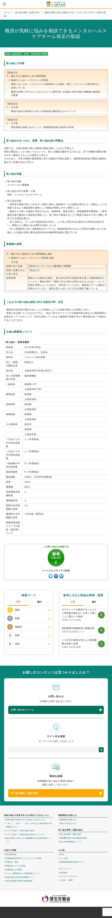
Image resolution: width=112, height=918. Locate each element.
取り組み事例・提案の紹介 (27, 12)
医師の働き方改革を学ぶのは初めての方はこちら (25, 820)
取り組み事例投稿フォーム (71, 842)
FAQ (62, 854)
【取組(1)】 (34, 270)
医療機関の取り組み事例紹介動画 (73, 838)
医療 (14, 635)
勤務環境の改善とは (68, 820)
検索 (101, 749)
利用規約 (63, 873)
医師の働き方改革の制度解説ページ (20, 877)
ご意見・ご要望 (66, 880)
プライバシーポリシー (69, 876)
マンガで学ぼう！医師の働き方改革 (20, 831)
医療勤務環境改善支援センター (72, 862)
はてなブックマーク (61, 576)
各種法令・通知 (12, 862)
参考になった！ (56, 558)
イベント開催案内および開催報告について (23, 873)
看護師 (15, 626)
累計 (39, 602)
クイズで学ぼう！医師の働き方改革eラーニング (25, 834)
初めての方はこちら (68, 823)
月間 (18, 602)
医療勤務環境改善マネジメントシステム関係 (23, 858)
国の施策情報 (11, 854)
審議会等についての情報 (15, 866)
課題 (14, 643)
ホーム (7, 12)
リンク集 (63, 858)
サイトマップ (65, 869)
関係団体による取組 (14, 870)
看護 (14, 609)
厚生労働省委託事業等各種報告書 (19, 881)
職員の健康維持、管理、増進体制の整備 (26, 54)
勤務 (14, 618)
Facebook (56, 576)
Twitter (50, 576)
